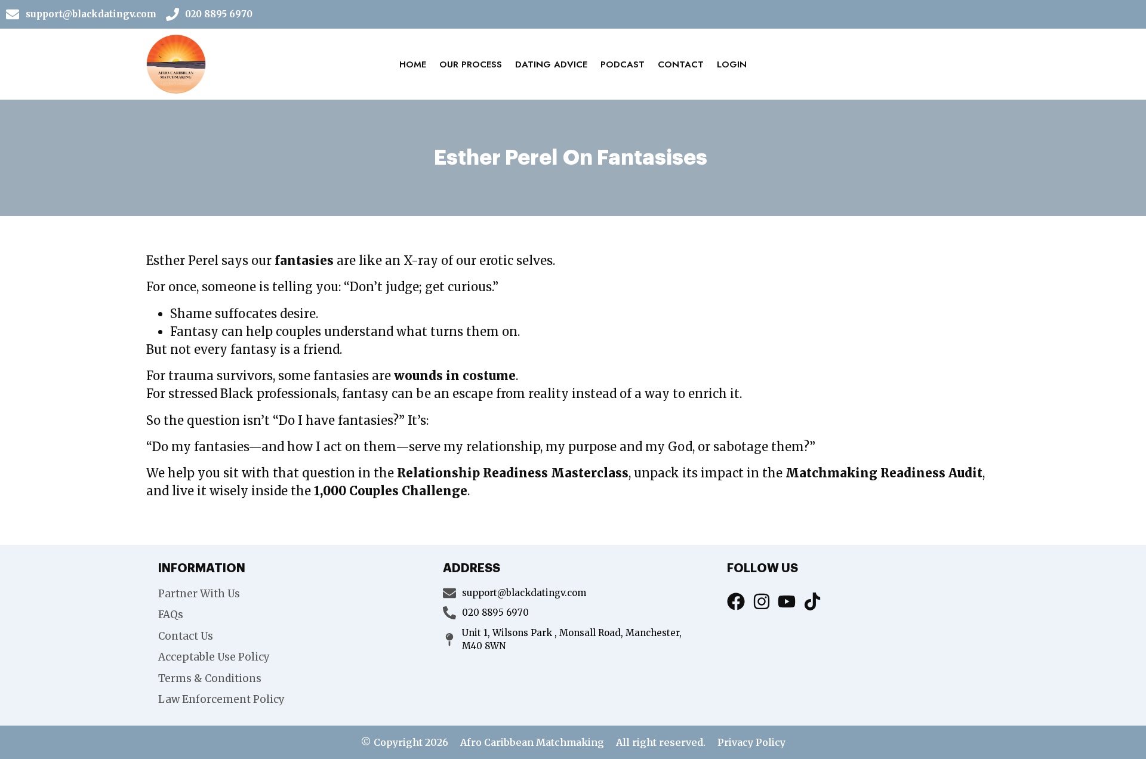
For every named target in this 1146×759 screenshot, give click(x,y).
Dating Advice (551, 64)
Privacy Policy (751, 742)
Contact (681, 64)
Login (732, 64)
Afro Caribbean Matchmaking (532, 742)
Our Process (470, 64)
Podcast (622, 64)
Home (412, 64)
